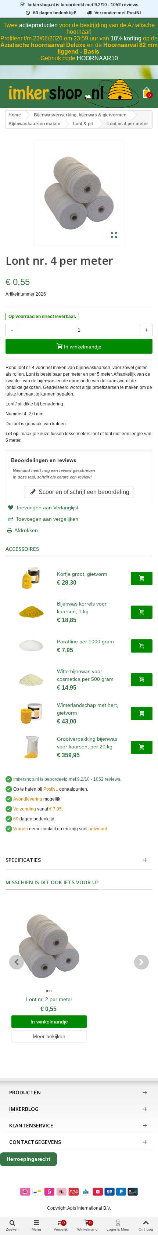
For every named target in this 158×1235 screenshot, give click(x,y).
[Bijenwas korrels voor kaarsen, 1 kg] (31, 612)
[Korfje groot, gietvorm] (31, 578)
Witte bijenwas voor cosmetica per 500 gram (85, 675)
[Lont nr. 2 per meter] (49, 946)
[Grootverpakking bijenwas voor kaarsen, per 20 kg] (31, 747)
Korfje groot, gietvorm (82, 574)
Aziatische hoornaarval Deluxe (43, 45)
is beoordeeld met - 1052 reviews (83, 4)
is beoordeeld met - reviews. (67, 779)
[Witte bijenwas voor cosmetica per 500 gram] (31, 679)
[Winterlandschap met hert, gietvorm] (31, 713)
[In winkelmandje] (141, 578)
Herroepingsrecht (28, 1159)
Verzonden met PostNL (118, 12)
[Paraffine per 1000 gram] (31, 646)
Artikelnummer (20, 294)
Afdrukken (26, 530)
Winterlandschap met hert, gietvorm (87, 709)
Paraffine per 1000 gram (85, 641)
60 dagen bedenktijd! (54, 12)
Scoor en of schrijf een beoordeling (83, 491)
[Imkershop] (74, 93)
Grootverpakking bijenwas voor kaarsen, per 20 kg (87, 743)
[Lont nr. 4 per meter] (114, 235)
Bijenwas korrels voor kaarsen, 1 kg (82, 607)
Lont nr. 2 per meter (49, 999)
